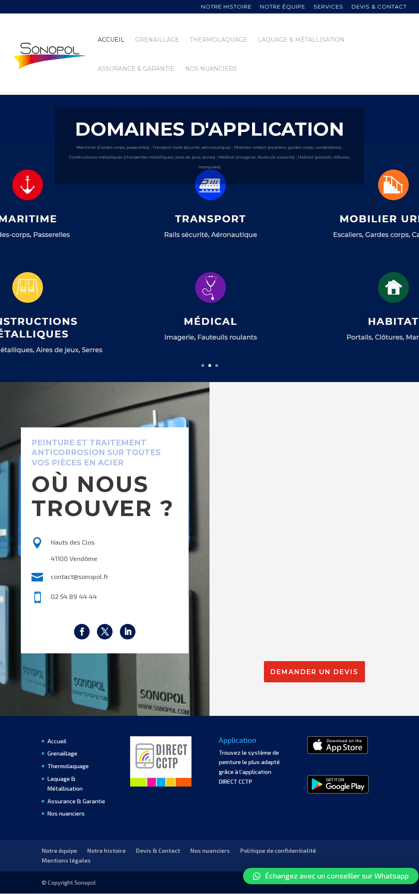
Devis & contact (379, 7)
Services (328, 7)
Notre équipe (282, 7)
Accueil (111, 40)
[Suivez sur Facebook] (82, 631)
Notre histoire (226, 7)
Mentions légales (66, 860)
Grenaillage (157, 40)
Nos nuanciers (211, 69)
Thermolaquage (218, 40)
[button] (331, 876)
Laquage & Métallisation (301, 40)
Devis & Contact (158, 850)
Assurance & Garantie (136, 69)
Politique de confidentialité (278, 850)
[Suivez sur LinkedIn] (127, 631)
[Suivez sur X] (105, 631)
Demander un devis (314, 672)
